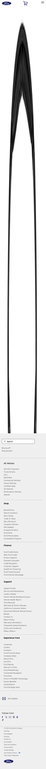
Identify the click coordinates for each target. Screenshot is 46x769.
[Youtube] (10, 717)
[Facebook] (3, 717)
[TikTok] (3, 720)
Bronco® (6, 448)
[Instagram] (14, 717)
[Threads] (17, 717)
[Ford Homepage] (8, 763)
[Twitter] (6, 717)
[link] (6, 731)
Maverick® (7, 451)
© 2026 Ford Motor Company (13, 728)
